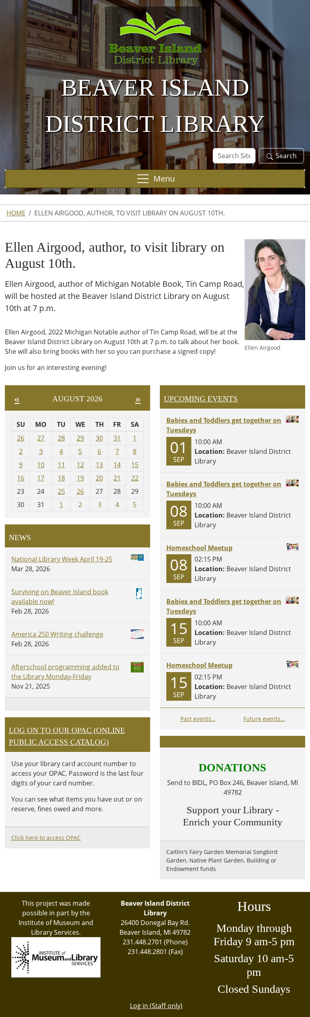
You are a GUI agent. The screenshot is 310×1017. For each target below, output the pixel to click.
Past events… (198, 719)
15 (134, 464)
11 (61, 464)
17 (40, 478)
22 (134, 478)
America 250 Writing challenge (57, 634)
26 (20, 438)
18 (61, 478)
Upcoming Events (201, 399)
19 (80, 478)
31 (117, 438)
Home (15, 213)
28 (61, 438)
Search (286, 155)
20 (99, 478)
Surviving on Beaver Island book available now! (59, 596)
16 (20, 478)
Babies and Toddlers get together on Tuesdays (223, 425)
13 (99, 464)
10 (40, 464)
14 (117, 464)
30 (99, 438)
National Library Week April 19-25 (61, 559)
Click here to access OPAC (46, 838)
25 (61, 491)
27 (40, 438)
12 (80, 464)
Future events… (264, 719)
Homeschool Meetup (199, 547)
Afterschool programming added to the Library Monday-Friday (65, 671)
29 (80, 438)
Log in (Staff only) (156, 1005)
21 (117, 478)
